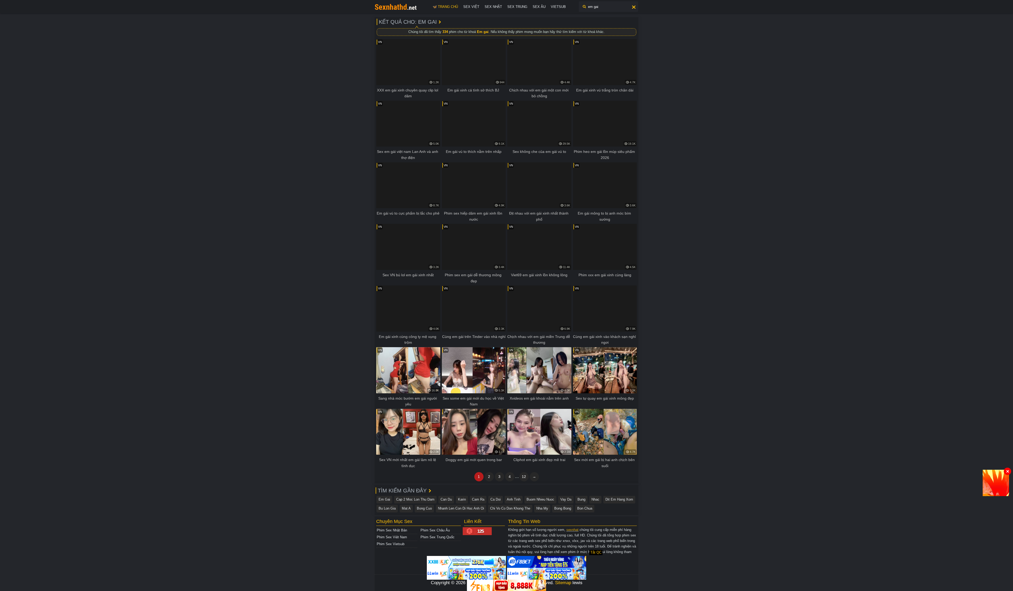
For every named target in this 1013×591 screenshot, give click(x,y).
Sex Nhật (493, 7)
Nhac (595, 499)
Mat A (406, 508)
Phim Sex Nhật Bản (392, 530)
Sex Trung (517, 7)
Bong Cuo (424, 508)
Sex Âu (539, 7)
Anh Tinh (513, 499)
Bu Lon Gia (387, 508)
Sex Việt (471, 7)
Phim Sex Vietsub (390, 544)
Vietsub (558, 7)
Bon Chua (584, 508)
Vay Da (565, 499)
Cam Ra (478, 499)
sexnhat (572, 530)
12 (524, 476)
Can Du (446, 499)
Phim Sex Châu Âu (435, 530)
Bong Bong (562, 508)
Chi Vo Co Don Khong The (510, 508)
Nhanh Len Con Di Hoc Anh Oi (461, 508)
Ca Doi (495, 499)
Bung (581, 499)
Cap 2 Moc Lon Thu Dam (415, 499)
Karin (462, 499)
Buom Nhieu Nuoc (540, 499)
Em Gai (384, 499)
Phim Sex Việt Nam (392, 537)
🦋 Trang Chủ (445, 7)
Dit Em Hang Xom (619, 499)
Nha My (542, 508)
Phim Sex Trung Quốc (438, 537)
